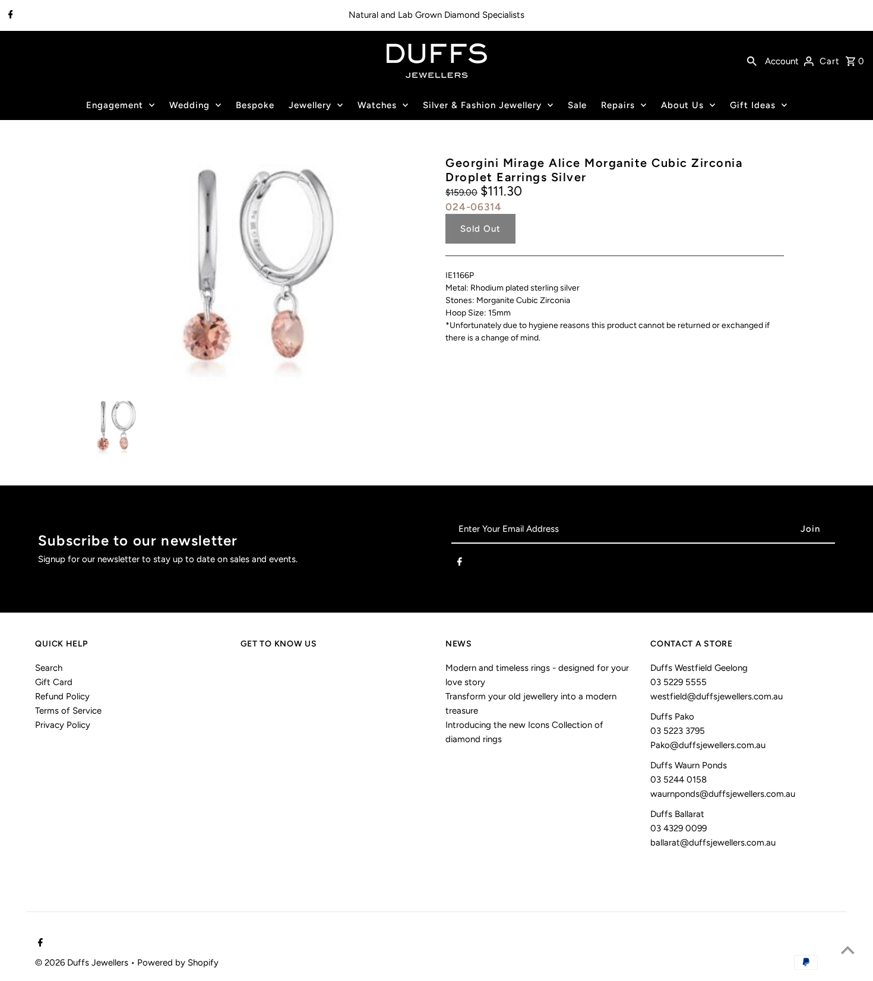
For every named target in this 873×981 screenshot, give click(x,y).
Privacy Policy (62, 725)
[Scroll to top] (847, 949)
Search (48, 668)
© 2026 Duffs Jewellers (83, 962)
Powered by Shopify (178, 962)
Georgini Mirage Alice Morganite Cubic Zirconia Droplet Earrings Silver (593, 170)
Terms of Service (68, 710)
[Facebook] (9, 15)
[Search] (752, 60)
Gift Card (53, 682)
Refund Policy (62, 696)
